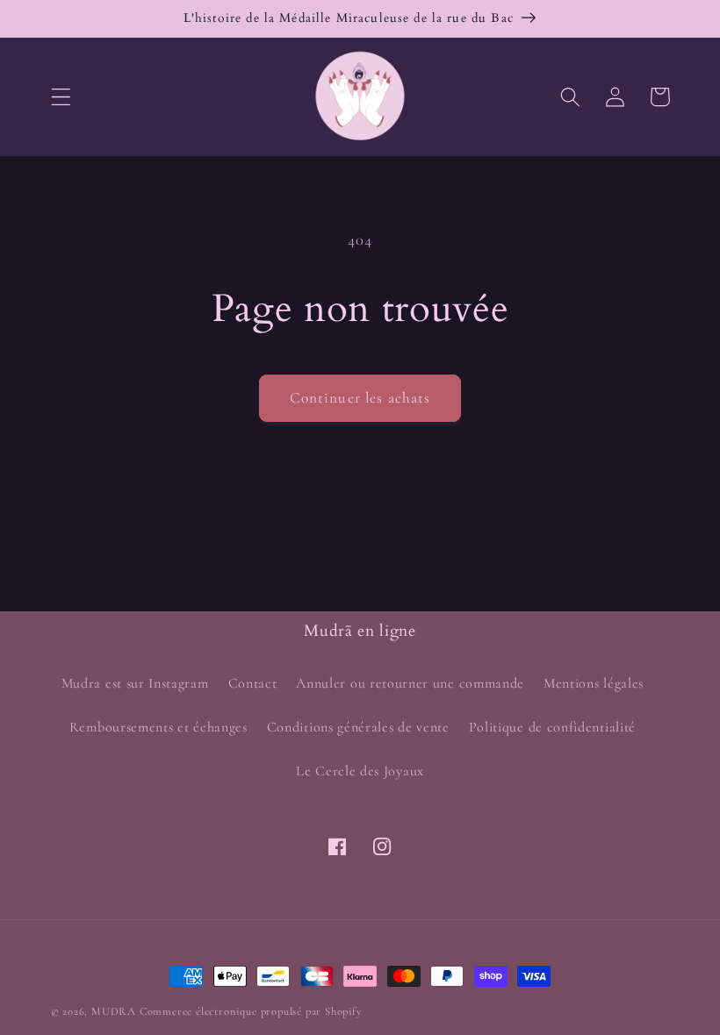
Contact (252, 683)
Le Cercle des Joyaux (360, 771)
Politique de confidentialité (552, 727)
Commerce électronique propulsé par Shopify (251, 1011)
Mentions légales (594, 683)
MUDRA (113, 1011)
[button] (61, 97)
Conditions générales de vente (358, 727)
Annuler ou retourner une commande (410, 683)
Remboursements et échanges (158, 727)
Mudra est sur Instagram (135, 683)
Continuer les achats (360, 398)
